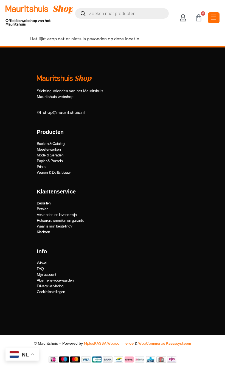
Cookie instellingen (51, 292)
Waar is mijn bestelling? (54, 226)
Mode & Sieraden (50, 155)
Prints (41, 166)
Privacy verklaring (50, 286)
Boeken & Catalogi (51, 143)
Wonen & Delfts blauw (54, 172)
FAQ (40, 268)
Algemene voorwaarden (55, 280)
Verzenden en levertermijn (57, 214)
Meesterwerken (49, 149)
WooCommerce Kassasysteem (164, 343)
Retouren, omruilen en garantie (61, 220)
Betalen (42, 209)
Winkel (42, 263)
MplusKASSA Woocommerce (109, 343)
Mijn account (46, 274)
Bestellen (44, 203)
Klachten (43, 232)
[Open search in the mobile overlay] (121, 13)
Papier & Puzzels (50, 161)
